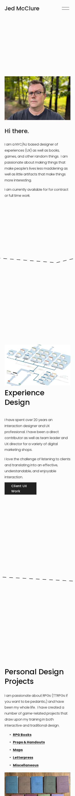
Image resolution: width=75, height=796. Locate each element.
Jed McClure (22, 8)
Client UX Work (19, 489)
